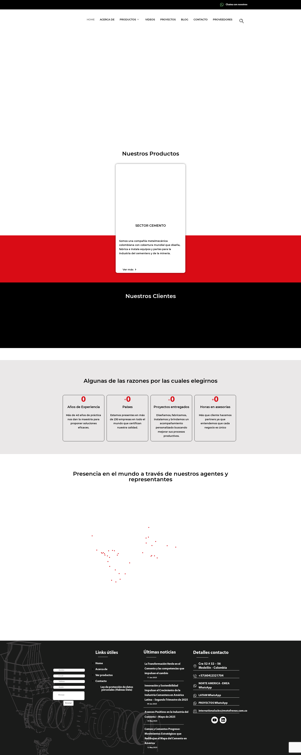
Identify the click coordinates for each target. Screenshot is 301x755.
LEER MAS (57, 123)
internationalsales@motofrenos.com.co (223, 710)
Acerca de (107, 19)
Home (91, 19)
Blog (184, 19)
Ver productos (104, 675)
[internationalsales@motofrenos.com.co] (195, 711)
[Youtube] (214, 720)
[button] (241, 21)
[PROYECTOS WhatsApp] (195, 703)
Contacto (201, 19)
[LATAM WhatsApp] (195, 695)
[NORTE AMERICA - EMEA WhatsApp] (195, 686)
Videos (150, 19)
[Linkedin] (223, 720)
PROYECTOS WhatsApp (213, 703)
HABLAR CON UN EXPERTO (92, 123)
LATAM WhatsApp (210, 695)
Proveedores (222, 19)
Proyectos (168, 19)
